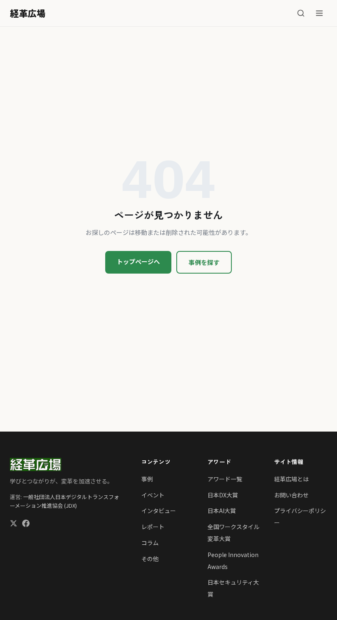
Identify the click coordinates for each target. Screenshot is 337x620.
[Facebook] (26, 524)
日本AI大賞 (222, 510)
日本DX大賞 (223, 495)
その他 (150, 559)
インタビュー (158, 510)
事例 (147, 479)
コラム (150, 543)
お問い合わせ (291, 495)
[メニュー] (319, 13)
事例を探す (204, 262)
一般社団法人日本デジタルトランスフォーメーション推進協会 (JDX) (64, 501)
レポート (152, 526)
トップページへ (138, 261)
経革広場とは (291, 479)
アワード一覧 (225, 479)
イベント (152, 495)
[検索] (300, 13)
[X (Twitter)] (13, 524)
